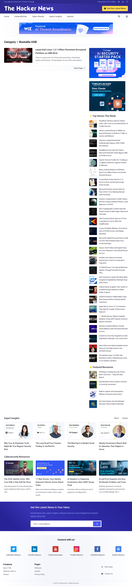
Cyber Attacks (38, 16)
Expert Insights (55, 16)
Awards (70, 16)
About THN (7, 568)
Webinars (38, 568)
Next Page (79, 68)
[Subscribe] (97, 523)
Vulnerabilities (20, 16)
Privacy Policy (40, 574)
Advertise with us (9, 571)
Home (6, 16)
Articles (125, 418)
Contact (6, 574)
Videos (116, 418)
